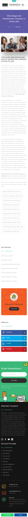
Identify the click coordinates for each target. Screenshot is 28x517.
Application (6, 472)
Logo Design (6, 475)
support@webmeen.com (15, 491)
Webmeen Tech (15, 512)
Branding (5, 461)
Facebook (9, 332)
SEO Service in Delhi (7, 256)
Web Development (7, 450)
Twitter (8, 337)
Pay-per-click (6, 456)
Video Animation (7, 467)
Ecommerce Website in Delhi (9, 268)
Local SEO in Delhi (6, 260)
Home (9, 26)
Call (20, 515)
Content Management (8, 464)
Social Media (6, 458)
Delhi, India (11, 497)
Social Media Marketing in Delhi (10, 264)
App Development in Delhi (9, 281)
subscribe (14, 380)
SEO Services (6, 453)
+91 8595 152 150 (13, 484)
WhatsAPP (7, 515)
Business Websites (7, 469)
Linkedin (8, 343)
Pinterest (9, 349)
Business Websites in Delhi (9, 277)
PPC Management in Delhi (9, 272)
